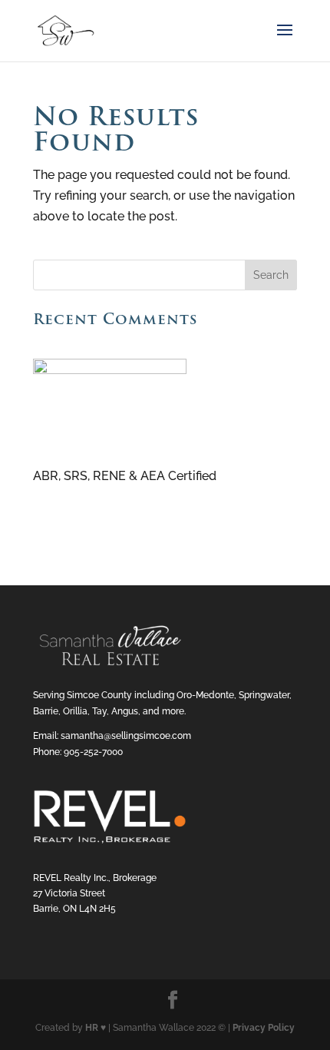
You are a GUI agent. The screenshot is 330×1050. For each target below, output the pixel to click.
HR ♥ (95, 1027)
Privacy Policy (264, 1027)
